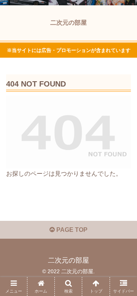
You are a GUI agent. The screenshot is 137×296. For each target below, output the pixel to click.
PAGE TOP (71, 230)
